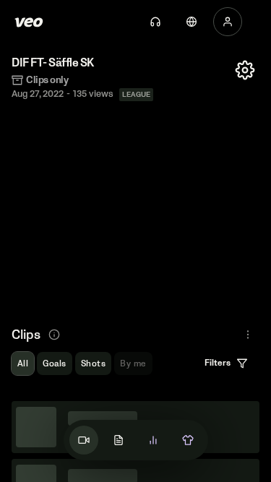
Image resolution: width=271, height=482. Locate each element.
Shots (93, 363)
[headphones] (155, 21)
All (22, 363)
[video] (83, 440)
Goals (54, 363)
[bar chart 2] (153, 440)
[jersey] (187, 440)
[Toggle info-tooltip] (54, 335)
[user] (227, 21)
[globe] (191, 21)
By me (133, 363)
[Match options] (245, 70)
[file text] (118, 440)
